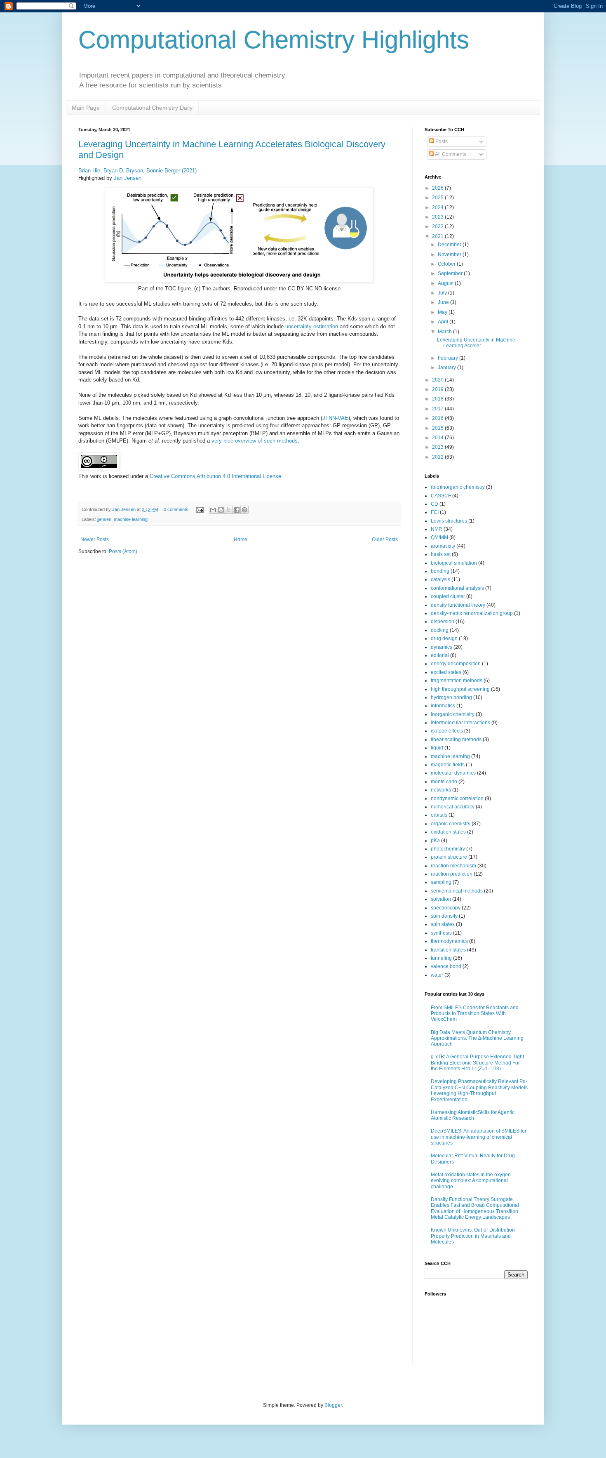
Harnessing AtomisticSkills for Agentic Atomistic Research (472, 1115)
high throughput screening (460, 689)
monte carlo (444, 781)
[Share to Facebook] (237, 510)
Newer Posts (94, 539)
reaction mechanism (453, 866)
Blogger (333, 1405)
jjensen (104, 519)
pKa (435, 840)
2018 (438, 399)
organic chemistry (450, 824)
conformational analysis (457, 588)
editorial (440, 655)
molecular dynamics (453, 773)
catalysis (440, 579)
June (444, 302)
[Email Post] (199, 509)
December (450, 244)
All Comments (450, 154)
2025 (438, 197)
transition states (448, 950)
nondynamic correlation (457, 798)
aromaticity (443, 546)
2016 (438, 418)
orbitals (439, 815)
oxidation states (448, 832)
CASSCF (441, 496)
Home (240, 539)
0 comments (176, 509)
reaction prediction (451, 874)
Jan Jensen (127, 178)
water (437, 975)
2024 (438, 207)
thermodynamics (449, 941)
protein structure (449, 857)
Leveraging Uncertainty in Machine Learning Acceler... (476, 343)
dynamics (441, 647)
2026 (438, 188)
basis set (441, 554)
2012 (438, 457)
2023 (438, 217)
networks (441, 790)
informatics (443, 706)
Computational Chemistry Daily (152, 107)
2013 (438, 447)
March (445, 331)
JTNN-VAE (335, 418)
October (447, 264)
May (443, 312)
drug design (444, 638)
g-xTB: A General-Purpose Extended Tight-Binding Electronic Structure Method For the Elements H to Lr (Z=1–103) (478, 1063)
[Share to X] (229, 510)
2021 (438, 236)
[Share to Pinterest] (244, 510)
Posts (441, 141)
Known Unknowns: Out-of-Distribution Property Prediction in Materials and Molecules (473, 1236)
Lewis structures (449, 521)
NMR (436, 529)
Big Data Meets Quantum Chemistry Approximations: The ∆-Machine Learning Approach (477, 1038)
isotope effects (447, 731)
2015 (438, 428)
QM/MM (439, 537)
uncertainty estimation (311, 326)
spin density (444, 916)
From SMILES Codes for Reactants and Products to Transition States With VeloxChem (475, 1013)
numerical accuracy (452, 807)
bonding (440, 571)
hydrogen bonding (451, 697)
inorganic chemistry (452, 714)
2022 (438, 226)
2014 (438, 437)
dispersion (442, 621)
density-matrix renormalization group (472, 613)
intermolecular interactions (460, 722)
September (451, 273)
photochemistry (448, 849)
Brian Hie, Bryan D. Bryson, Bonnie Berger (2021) (137, 170)
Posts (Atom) (123, 551)
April (443, 322)
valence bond (446, 966)
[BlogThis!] (221, 510)
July (443, 293)
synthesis (441, 933)
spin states (443, 924)
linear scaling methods (456, 739)
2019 (438, 389)
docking (440, 630)
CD (434, 504)
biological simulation (454, 563)
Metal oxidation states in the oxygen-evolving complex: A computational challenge (471, 1180)
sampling (441, 882)
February (448, 358)
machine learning (131, 519)
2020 (438, 380)
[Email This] (213, 510)
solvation (441, 899)
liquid (437, 748)
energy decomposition (456, 664)
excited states (446, 672)
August (446, 283)
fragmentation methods (456, 680)
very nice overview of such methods (254, 441)
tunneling (441, 958)
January (447, 367)
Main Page (86, 107)
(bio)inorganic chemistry (458, 487)
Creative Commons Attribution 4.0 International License (215, 476)
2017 (438, 409)
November (450, 254)
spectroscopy (445, 908)
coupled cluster (448, 596)
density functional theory (458, 605)
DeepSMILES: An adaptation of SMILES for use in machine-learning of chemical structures (478, 1137)
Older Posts (385, 539)
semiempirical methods (457, 891)
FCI (435, 512)
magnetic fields (448, 765)
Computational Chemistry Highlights (273, 40)
